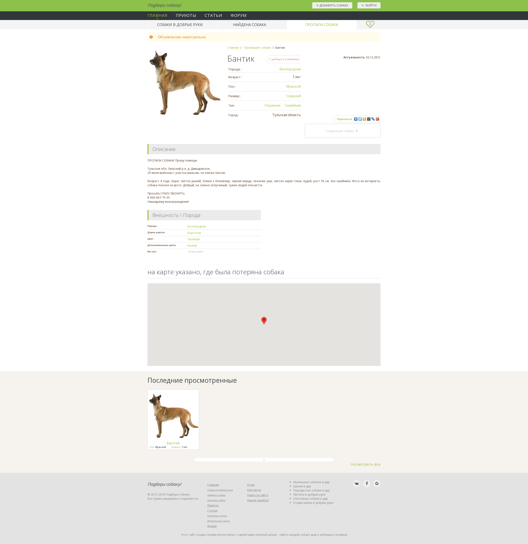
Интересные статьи (218, 520)
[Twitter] (360, 119)
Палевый (193, 239)
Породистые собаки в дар (311, 490)
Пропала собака (321, 24)
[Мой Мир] (369, 119)
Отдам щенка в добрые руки (313, 503)
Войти (370, 5)
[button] (264, 321)
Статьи (213, 15)
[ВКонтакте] (356, 119)
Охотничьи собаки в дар (310, 498)
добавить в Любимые (285, 59)
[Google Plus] (377, 119)
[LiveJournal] (373, 119)
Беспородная (290, 69)
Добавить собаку (333, 5)
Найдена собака (249, 24)
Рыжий (192, 245)
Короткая (194, 233)
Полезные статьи (217, 515)
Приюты (186, 15)
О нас (251, 485)
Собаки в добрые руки (180, 24)
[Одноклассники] (364, 119)
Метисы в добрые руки (309, 494)
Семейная (293, 105)
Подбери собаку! (159, 4)
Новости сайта (257, 495)
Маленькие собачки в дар (311, 482)
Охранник (273, 105)
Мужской (293, 86)
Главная (157, 15)
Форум (239, 15)
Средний (293, 96)
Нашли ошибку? (258, 500)
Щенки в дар (302, 486)
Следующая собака (339, 131)
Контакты (254, 490)
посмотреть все (366, 464)
